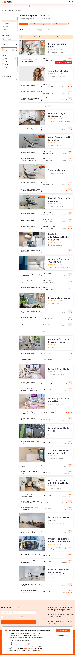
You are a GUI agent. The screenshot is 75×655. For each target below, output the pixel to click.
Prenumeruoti (19, 622)
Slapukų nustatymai (62, 635)
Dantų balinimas (34, 24)
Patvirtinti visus (63, 630)
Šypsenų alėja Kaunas (59, 298)
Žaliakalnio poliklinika (59, 369)
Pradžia (10, 10)
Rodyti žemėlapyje (47, 30)
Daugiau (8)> (46, 331)
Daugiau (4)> (46, 106)
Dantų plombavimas (45, 24)
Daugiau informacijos (62, 37)
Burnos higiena (24, 24)
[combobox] (27, 30)
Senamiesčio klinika (58, 71)
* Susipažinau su (14, 617)
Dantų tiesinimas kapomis (59, 24)
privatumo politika (19, 617)
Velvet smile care (56, 170)
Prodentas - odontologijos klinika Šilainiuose (58, 237)
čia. (39, 650)
